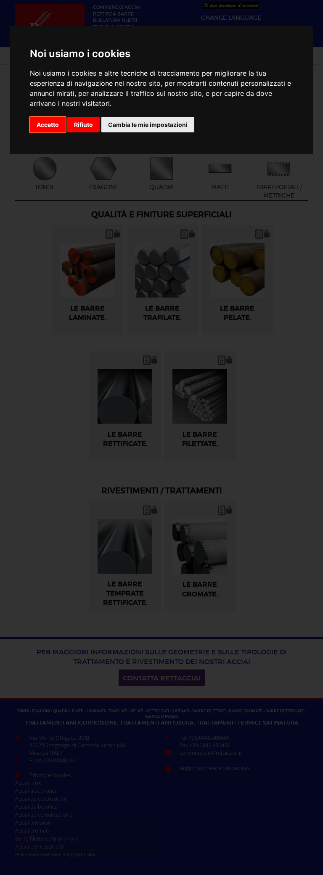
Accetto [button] (48, 124)
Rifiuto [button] (83, 124)
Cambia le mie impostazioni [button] (148, 124)
